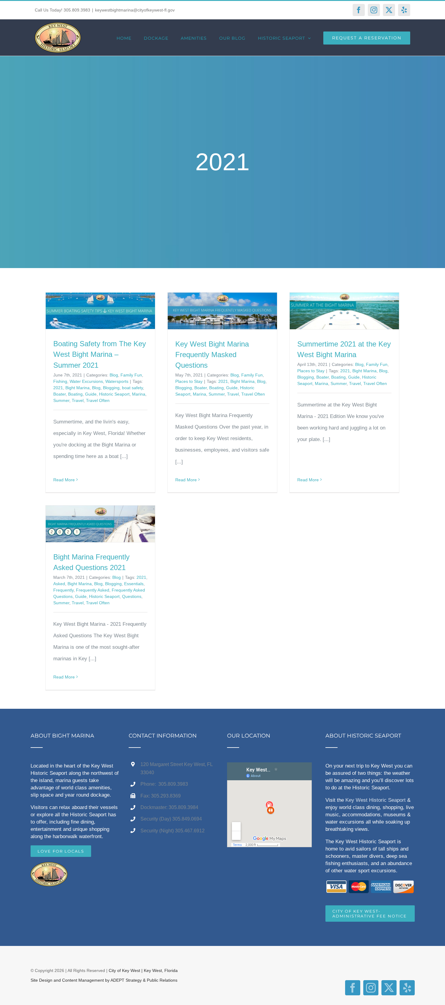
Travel (78, 400)
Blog (114, 375)
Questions (131, 596)
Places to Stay (189, 381)
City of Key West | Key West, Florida (143, 970)
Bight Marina (77, 387)
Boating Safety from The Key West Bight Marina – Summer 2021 (99, 354)
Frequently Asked (92, 590)
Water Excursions (86, 381)
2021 (58, 387)
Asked (59, 583)
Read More (64, 479)
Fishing (60, 381)
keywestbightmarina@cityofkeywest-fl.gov (135, 10)
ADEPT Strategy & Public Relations (143, 980)
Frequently (63, 590)
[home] (49, 868)
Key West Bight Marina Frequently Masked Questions (212, 354)
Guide (91, 394)
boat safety (132, 387)
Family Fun (131, 375)
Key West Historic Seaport (375, 800)
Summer (61, 400)
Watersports (116, 381)
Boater (59, 394)
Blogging (111, 387)
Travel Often (98, 400)
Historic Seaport (114, 394)
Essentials (133, 583)
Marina (138, 394)
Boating (75, 394)
